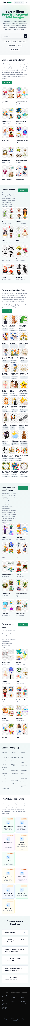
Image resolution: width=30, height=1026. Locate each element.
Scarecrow (22, 346)
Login (12, 995)
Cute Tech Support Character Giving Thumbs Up (14, 343)
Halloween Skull (15, 757)
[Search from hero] (25, 36)
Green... (21, 328)
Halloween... (5, 345)
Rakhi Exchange (13, 395)
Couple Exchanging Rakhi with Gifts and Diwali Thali (14, 392)
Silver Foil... (21, 429)
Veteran (4, 764)
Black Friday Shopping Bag (14, 769)
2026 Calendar (6, 662)
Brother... (12, 393)
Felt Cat (11, 328)
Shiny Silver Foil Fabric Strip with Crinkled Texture (22, 425)
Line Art (4, 259)
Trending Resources (5, 995)
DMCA (22, 997)
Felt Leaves (18, 460)
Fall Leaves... (19, 458)
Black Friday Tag (5, 768)
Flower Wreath (24, 476)
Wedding (4, 681)
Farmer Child (10, 461)
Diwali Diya (23, 781)
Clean (7, 2)
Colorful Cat (5, 346)
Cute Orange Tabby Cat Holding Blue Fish (5, 408)
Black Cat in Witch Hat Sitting (14, 408)
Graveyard (21, 41)
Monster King (15, 476)
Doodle (4, 277)
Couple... (12, 427)
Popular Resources (5, 999)
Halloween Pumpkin (13, 753)
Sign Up (13, 997)
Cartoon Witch (5, 757)
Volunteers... (14, 362)
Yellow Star (22, 395)
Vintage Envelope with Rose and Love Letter (24, 359)
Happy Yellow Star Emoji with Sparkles (23, 391)
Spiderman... (5, 458)
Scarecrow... (22, 345)
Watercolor (19, 259)
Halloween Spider (22, 753)
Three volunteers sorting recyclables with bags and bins (14, 359)
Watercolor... (5, 474)
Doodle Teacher (4, 361)
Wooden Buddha (22, 445)
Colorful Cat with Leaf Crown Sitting (5, 343)
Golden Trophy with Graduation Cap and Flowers (15, 375)
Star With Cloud (23, 409)
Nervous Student (5, 377)
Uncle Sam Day (20, 179)
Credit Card (5, 613)
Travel (17, 737)
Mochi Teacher (13, 345)
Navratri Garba (14, 780)
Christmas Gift (14, 787)
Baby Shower (19, 718)
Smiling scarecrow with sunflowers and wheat (23, 343)
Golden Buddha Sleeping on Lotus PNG (24, 375)
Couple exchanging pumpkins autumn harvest (14, 425)
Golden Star (23, 411)
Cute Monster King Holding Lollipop (14, 472)
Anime (3, 240)
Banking (4, 537)
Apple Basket (5, 760)
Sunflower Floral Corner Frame (6, 472)
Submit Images (13, 1000)
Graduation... (14, 376)
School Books (5, 781)
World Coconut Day (21, 160)
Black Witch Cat (5, 445)
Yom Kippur (5, 101)
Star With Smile (23, 393)
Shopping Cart (5, 788)
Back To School (15, 49)
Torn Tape (21, 427)
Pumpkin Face (14, 773)
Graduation (5, 700)
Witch (14, 41)
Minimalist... (5, 427)
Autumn (4, 718)
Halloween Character (22, 556)
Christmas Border (22, 790)
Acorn (19, 45)
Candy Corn (12, 45)
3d (2, 221)
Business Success (7, 556)
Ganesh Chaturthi (7, 179)
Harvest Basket (24, 778)
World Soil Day (6, 593)
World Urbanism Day (7, 574)
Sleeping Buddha (23, 377)
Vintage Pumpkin (22, 774)
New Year (4, 737)
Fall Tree (4, 778)
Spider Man (4, 461)
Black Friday (14, 783)
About (22, 995)
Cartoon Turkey (5, 785)
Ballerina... (5, 395)
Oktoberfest (5, 140)
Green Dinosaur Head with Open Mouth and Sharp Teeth (23, 327)
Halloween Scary (4, 774)
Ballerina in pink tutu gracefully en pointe (5, 392)
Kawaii (17, 240)
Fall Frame (13, 777)
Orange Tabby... (13, 330)
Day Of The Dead (5, 329)
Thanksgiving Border (14, 765)
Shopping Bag (23, 770)
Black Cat (14, 411)
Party (17, 681)
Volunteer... (13, 360)
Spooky (7, 41)
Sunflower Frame (5, 477)
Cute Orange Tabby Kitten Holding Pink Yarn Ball (13, 327)
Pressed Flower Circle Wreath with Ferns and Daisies (24, 473)
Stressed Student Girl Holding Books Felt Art (6, 375)
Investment (19, 537)
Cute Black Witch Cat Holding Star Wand (5, 441)
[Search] (22, 2)
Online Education (20, 613)
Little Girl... (5, 393)
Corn (12, 760)
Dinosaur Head (22, 330)
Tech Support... (13, 346)
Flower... (22, 474)
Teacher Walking (4, 429)
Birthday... (14, 474)
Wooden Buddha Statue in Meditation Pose (23, 441)
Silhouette (19, 277)
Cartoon (18, 221)
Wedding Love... (23, 361)
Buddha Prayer (24, 443)
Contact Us (24, 1003)
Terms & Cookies (23, 1000)
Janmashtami (6, 160)
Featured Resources (5, 1003)
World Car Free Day (21, 121)
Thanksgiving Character (23, 766)
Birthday (18, 662)
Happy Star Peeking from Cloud (14, 441)
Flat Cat (4, 409)
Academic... (14, 378)
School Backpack (22, 761)
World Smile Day (6, 121)
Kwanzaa (18, 574)
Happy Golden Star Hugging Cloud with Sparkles (23, 408)
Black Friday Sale (23, 785)
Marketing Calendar (4, 1008)
